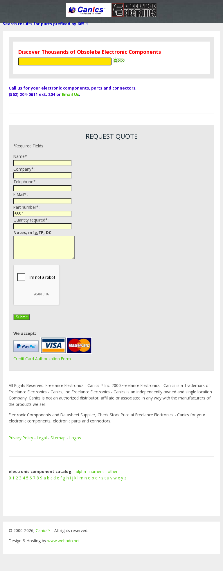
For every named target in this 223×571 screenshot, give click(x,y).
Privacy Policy (21, 437)
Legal (42, 437)
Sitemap (58, 437)
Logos (75, 437)
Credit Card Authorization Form (42, 358)
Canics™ (43, 530)
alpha (81, 471)
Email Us (70, 94)
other (113, 471)
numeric (96, 471)
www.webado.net (63, 540)
